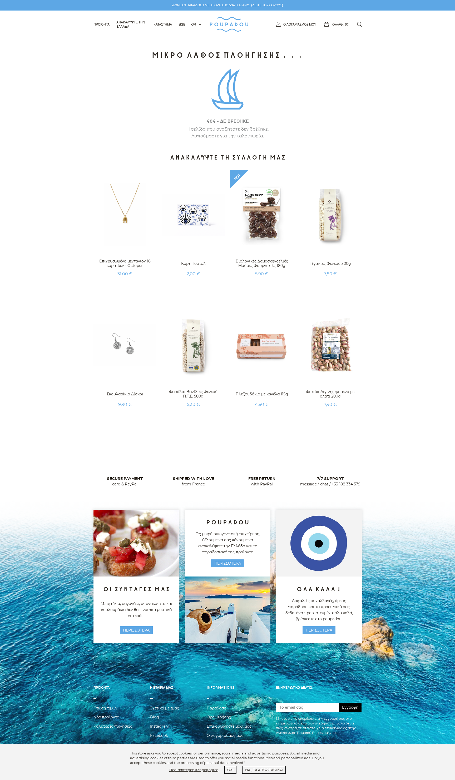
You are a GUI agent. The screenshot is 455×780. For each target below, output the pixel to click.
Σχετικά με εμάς (164, 708)
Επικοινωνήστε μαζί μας (229, 726)
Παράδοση (216, 708)
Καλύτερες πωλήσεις (112, 726)
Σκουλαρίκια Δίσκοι (125, 394)
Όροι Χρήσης (219, 717)
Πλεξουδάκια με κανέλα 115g (262, 394)
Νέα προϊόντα (106, 717)
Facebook (159, 735)
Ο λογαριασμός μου (299, 24)
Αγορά (125, 287)
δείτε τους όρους (267, 5)
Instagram (159, 726)
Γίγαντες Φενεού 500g (330, 263)
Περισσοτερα (136, 630)
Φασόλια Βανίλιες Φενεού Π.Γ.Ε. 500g (193, 394)
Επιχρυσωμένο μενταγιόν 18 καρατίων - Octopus (125, 263)
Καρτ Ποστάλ (193, 263)
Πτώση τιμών (105, 708)
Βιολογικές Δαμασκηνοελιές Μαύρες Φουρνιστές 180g (262, 263)
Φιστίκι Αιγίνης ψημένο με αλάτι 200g (330, 394)
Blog (154, 717)
